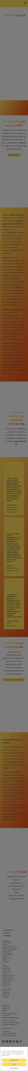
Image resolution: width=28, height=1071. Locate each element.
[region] (14, 1059)
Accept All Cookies (14, 1060)
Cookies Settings (14, 1068)
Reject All (14, 1064)
